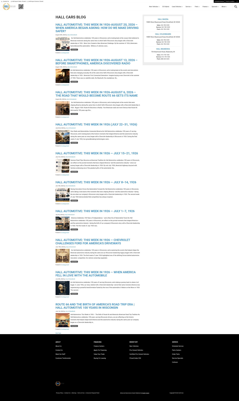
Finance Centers (99, 346)
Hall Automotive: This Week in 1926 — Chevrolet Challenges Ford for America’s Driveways (93, 241)
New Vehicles (153, 6)
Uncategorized (65, 52)
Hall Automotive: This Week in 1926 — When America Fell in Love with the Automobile (96, 273)
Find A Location (230, 1)
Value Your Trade (99, 354)
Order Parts (176, 354)
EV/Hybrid (165, 6)
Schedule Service (219, 1)
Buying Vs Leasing (100, 358)
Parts (196, 6)
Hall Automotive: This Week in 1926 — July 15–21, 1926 (97, 153)
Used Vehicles (176, 6)
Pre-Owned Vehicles (136, 350)
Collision (175, 362)
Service (188, 6)
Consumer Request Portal (92, 393)
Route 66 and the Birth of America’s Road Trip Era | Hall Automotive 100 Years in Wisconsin (95, 306)
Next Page (58, 333)
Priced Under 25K (135, 358)
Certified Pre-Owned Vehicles (139, 354)
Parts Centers (176, 350)
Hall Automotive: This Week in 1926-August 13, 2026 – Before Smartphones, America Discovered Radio (97, 61)
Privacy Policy (59, 393)
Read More (74, 49)
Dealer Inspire (145, 393)
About (223, 6)
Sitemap (74, 393)
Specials (214, 6)
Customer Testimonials (63, 358)
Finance (205, 6)
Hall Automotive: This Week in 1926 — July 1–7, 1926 (95, 211)
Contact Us (6, 1)
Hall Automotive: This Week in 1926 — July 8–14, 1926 (96, 182)
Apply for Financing (100, 350)
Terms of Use (81, 393)
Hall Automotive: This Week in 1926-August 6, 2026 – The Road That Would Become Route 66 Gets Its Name (97, 93)
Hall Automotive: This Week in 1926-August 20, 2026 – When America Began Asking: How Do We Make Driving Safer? (97, 28)
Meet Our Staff (60, 354)
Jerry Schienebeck (72, 34)
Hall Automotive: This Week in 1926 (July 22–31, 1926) (96, 124)
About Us (59, 346)
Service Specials (177, 358)
